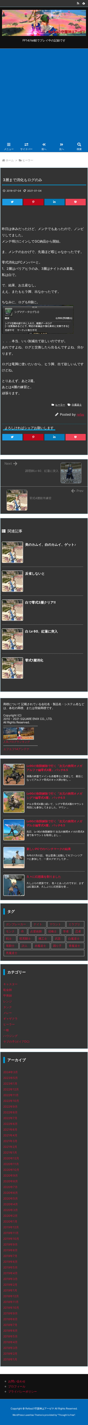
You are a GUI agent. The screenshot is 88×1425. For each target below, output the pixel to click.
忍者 (78, 931)
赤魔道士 (40, 945)
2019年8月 (10, 1250)
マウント (55, 924)
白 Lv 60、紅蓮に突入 (41, 631)
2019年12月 (11, 1227)
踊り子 (57, 945)
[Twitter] (12, 202)
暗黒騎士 (25, 938)
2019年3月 (10, 1279)
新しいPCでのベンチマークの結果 (49, 849)
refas (80, 414)
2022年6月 (10, 1123)
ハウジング (10, 1035)
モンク (10, 931)
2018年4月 (10, 1342)
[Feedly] (84, 3)
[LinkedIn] (54, 202)
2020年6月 (10, 1192)
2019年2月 (10, 1284)
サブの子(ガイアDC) (16, 1041)
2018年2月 (10, 1353)
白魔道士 (77, 404)
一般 (6, 1030)
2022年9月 (10, 1106)
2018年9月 (10, 1313)
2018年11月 (11, 1302)
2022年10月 (11, 1100)
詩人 (24, 945)
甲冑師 (7, 995)
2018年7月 (10, 1325)
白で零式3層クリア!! (40, 602)
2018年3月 (10, 1348)
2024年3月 (10, 1072)
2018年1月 (10, 1359)
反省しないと (35, 573)
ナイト (38, 924)
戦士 (9, 938)
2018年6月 (10, 1330)
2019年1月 (10, 1290)
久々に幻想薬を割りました (44, 876)
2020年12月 (11, 1158)
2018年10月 (11, 1307)
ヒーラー (28, 160)
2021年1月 (10, 1152)
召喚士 (52, 931)
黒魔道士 (11, 953)
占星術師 (36, 931)
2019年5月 (10, 1267)
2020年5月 (10, 1198)
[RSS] (78, 3)
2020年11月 (11, 1164)
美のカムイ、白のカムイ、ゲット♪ (50, 544)
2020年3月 (10, 1210)
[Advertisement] (44, 95)
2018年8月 (10, 1319)
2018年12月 (11, 1296)
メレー (7, 1012)
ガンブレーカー (16, 924)
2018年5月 (10, 1336)
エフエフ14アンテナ (16, 749)
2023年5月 (10, 1078)
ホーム (10, 160)
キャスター (10, 984)
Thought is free (66, 1415)
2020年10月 (11, 1169)
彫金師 (7, 990)
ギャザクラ (10, 1018)
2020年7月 (10, 1187)
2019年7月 (10, 1256)
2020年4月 (10, 1204)
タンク (7, 1007)
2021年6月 (10, 1129)
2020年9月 (10, 1175)
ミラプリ (74, 924)
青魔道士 (74, 945)
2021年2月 (10, 1146)
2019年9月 (10, 1244)
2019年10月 (11, 1238)
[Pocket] (75, 202)
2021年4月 (10, 1135)
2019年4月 (10, 1273)
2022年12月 (11, 1089)
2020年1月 (10, 1221)
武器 (58, 938)
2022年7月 (10, 1118)
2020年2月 (10, 1215)
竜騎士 (10, 945)
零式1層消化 (34, 660)
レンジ (7, 1001)
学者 (66, 931)
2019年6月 (10, 1261)
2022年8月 (10, 1112)
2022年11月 (11, 1095)
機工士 (42, 938)
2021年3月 (10, 1141)
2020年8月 (10, 1181)
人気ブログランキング (16, 741)
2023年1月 (10, 1083)
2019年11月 (11, 1233)
